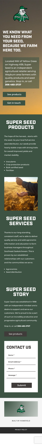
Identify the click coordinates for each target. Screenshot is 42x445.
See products (14, 94)
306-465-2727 (13, 84)
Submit (21, 385)
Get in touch (14, 102)
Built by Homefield (21, 421)
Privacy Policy (21, 430)
